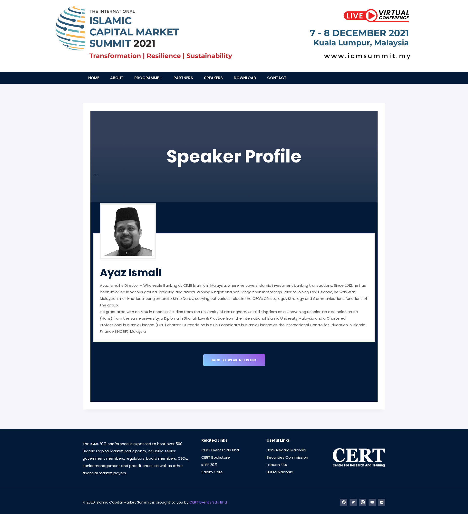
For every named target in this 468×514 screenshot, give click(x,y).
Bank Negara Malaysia (286, 450)
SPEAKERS (213, 77)
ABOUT (116, 77)
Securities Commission (287, 457)
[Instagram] (362, 502)
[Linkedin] (381, 502)
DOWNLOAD (245, 77)
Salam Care (212, 472)
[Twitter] (353, 502)
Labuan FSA (277, 464)
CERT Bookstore (215, 457)
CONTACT (276, 77)
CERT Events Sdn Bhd (220, 450)
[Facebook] (343, 502)
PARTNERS (183, 77)
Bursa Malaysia (280, 472)
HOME (93, 77)
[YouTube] (372, 502)
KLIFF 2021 (209, 464)
